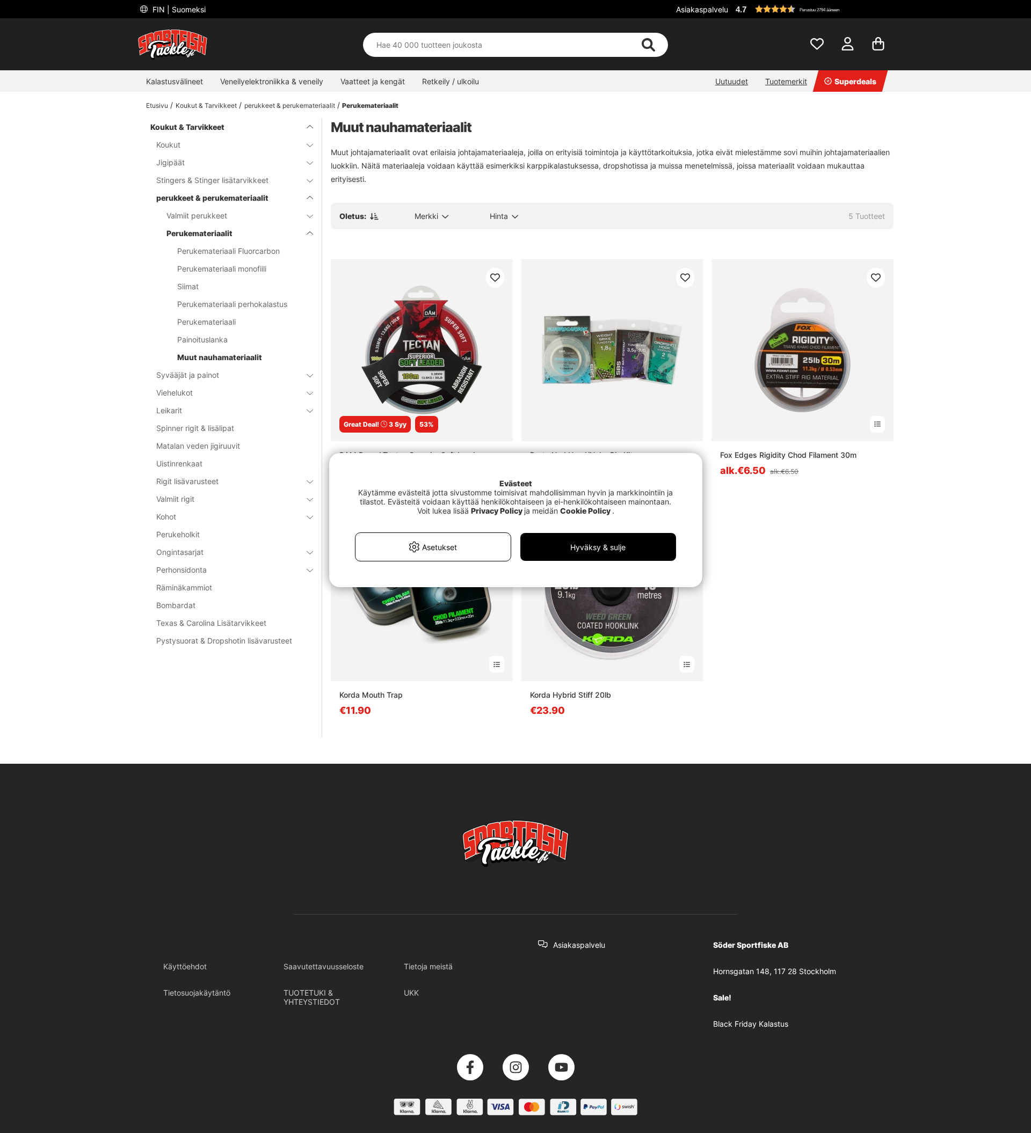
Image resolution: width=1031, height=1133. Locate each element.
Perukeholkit (178, 534)
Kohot (166, 516)
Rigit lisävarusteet (187, 481)
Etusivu (157, 105)
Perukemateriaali (206, 321)
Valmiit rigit (175, 498)
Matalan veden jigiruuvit (198, 445)
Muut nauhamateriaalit (219, 357)
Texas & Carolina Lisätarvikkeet (211, 622)
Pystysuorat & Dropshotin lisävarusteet (224, 640)
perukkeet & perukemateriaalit (289, 105)
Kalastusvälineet (174, 81)
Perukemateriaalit (370, 105)
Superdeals (855, 81)
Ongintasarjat (180, 552)
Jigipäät (170, 162)
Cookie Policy (585, 510)
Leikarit (169, 410)
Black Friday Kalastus (750, 1023)
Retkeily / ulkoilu (450, 81)
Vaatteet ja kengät (372, 81)
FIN (178, 9)
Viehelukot (174, 392)
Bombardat (175, 605)
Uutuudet (731, 81)
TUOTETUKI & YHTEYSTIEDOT (312, 997)
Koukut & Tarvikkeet (206, 105)
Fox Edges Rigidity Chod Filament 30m (788, 454)
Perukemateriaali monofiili (221, 268)
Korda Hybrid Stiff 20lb (570, 694)
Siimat (188, 286)
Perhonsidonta (181, 569)
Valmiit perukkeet (196, 215)
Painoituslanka (202, 339)
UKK (411, 992)
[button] (813, 9)
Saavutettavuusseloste (324, 966)
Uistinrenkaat (179, 463)
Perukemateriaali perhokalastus (232, 304)
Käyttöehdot (185, 966)
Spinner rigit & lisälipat (195, 428)
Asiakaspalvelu (702, 9)
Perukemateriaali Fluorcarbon (228, 250)
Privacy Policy (496, 510)
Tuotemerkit (786, 81)
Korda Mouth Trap (371, 694)
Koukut (168, 144)
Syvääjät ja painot (187, 374)
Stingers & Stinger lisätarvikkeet (212, 180)
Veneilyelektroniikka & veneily (271, 81)
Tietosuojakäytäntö (196, 992)
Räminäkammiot (184, 587)
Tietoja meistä (428, 966)
